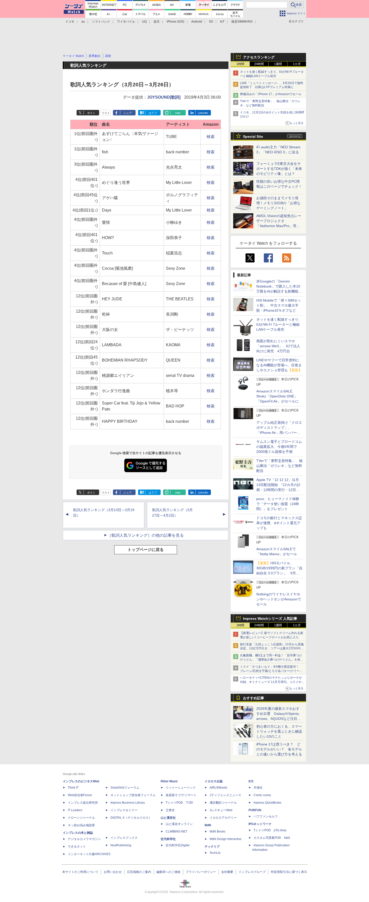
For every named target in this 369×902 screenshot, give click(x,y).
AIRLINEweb (218, 787)
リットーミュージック (181, 787)
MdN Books (217, 831)
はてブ (153, 112)
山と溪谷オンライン (179, 824)
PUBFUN (255, 810)
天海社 (258, 787)
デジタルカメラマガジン (84, 839)
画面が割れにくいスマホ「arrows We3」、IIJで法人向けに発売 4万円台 (278, 346)
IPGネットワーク (260, 824)
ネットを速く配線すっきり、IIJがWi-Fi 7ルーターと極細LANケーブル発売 (279, 324)
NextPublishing (120, 845)
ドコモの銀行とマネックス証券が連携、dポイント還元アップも (279, 523)
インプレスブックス (124, 838)
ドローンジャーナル (81, 817)
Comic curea (262, 795)
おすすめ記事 (253, 698)
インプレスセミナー (124, 810)
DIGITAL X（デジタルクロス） (131, 817)
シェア (128, 112)
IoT (222, 21)
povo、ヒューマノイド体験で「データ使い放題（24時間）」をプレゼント (277, 504)
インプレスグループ (252, 872)
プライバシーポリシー (201, 872)
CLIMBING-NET (176, 831)
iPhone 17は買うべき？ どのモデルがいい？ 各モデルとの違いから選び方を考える (279, 749)
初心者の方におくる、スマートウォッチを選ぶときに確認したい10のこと (279, 731)
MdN (208, 825)
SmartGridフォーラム (124, 787)
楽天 (157, 21)
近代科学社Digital (178, 845)
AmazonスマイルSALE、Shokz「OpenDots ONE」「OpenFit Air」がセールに (277, 396)
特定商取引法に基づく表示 (289, 872)
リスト (106, 112)
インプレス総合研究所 (83, 802)
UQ (144, 21)
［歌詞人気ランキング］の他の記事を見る (145, 535)
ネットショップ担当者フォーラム (133, 795)
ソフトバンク (101, 21)
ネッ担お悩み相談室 (81, 825)
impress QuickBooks (267, 802)
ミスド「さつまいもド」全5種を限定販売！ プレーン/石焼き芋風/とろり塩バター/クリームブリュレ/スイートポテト (271, 671)
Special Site (253, 136)
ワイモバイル (126, 21)
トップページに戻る (146, 549)
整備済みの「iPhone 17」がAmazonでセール (270, 94)
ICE (251, 781)
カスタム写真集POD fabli (272, 838)
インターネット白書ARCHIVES (89, 854)
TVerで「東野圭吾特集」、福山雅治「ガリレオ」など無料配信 (279, 466)
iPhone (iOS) (175, 21)
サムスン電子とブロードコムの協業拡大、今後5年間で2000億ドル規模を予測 (279, 447)
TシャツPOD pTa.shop (270, 830)
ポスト (91, 112)
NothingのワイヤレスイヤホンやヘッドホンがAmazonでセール (278, 599)
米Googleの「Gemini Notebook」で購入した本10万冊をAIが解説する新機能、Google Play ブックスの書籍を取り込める (279, 291)
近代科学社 (168, 839)
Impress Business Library (127, 802)
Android (196, 21)
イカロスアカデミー (223, 817)
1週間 (278, 64)
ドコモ (69, 21)
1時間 (240, 64)
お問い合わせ (113, 872)
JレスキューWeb (221, 810)
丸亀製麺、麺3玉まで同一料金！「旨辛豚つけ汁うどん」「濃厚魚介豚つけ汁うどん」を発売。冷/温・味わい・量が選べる (271, 660)
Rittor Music (169, 781)
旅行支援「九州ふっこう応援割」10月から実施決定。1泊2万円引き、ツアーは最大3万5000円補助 (272, 649)
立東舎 (170, 810)
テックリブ (212, 846)
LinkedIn (203, 112)
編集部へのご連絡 (168, 872)
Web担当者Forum (80, 795)
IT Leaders (75, 810)
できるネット (77, 846)
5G (211, 21)
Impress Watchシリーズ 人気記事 (270, 618)
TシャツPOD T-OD (179, 802)
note (177, 112)
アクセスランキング (259, 57)
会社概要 (227, 872)
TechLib (215, 853)
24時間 (259, 64)
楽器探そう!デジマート (181, 795)
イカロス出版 (214, 781)
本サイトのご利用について (80, 872)
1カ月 (297, 64)
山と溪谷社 (168, 817)
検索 (211, 136)
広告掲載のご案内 (139, 872)
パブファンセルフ (266, 816)
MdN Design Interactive (225, 839)
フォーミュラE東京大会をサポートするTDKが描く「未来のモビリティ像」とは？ (279, 169)
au (83, 21)
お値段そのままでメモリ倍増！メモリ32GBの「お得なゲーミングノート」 (278, 203)
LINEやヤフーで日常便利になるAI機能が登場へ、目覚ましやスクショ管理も (279, 365)
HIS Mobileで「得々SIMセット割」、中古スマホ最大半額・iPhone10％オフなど (278, 305)
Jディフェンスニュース (225, 795)
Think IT (73, 787)
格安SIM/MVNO (242, 21)
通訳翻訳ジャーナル (223, 802)
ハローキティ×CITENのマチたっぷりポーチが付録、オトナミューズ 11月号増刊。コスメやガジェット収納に (272, 682)
